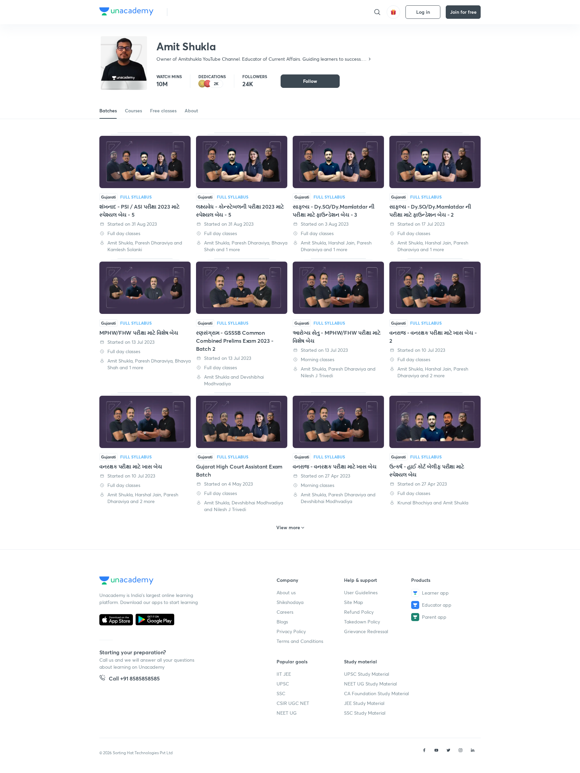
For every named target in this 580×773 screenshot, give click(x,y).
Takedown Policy (362, 621)
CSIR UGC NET (293, 703)
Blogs (282, 621)
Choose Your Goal (202, 11)
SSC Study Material (364, 713)
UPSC (283, 683)
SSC (281, 693)
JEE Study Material (364, 703)
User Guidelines (361, 592)
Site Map (353, 602)
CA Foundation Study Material (376, 693)
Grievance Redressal (366, 631)
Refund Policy (359, 612)
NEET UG (287, 713)
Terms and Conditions (300, 641)
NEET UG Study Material (370, 683)
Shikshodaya (290, 602)
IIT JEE (284, 674)
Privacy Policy (291, 631)
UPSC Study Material (366, 674)
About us (286, 592)
